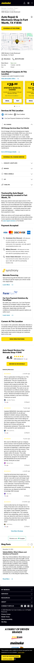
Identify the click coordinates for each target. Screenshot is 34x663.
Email (7, 101)
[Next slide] (32, 544)
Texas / (16, 8)
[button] (15, 659)
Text (17, 101)
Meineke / (4, 8)
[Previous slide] (28, 544)
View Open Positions (17, 339)
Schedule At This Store (11, 28)
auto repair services (9, 221)
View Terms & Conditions (11, 95)
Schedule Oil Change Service (13, 157)
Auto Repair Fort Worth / (8, 10)
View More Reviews (17, 531)
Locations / (10, 8)
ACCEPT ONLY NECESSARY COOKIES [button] (11, 656)
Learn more (21, 652)
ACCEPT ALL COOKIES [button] (8, 659)
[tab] (14, 106)
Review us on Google (17, 364)
